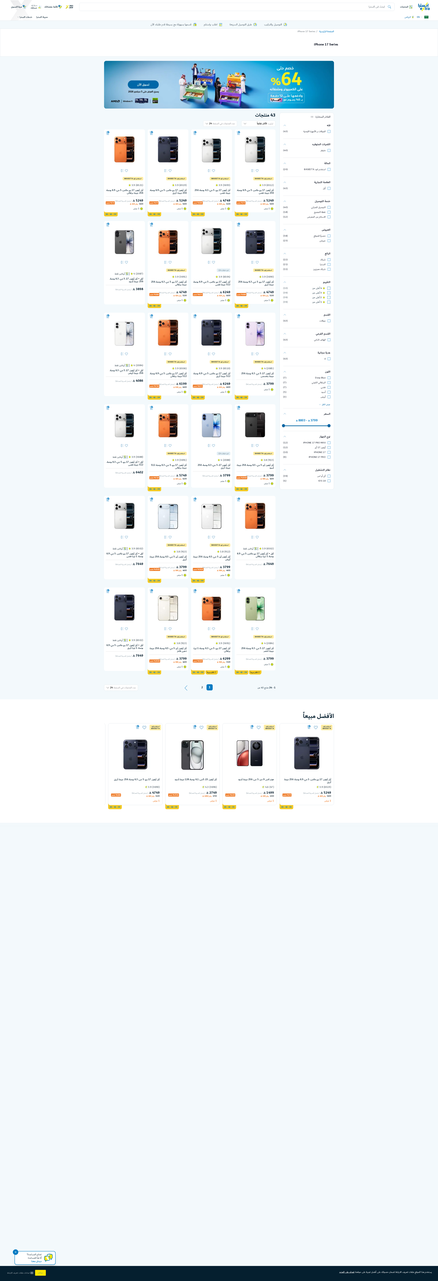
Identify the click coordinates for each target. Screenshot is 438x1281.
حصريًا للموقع (320, 236)
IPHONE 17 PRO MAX (314, 443)
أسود (323, 392)
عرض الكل (326, 405)
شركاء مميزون (319, 269)
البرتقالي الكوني (319, 382)
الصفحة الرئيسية (326, 31)
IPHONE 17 (320, 452)
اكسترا (323, 264)
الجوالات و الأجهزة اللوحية (314, 131)
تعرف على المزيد (347, 1272)
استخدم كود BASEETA (315, 169)
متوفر (323, 150)
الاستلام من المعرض (316, 217)
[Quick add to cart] (238, 133)
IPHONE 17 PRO (317, 457)
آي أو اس (321, 476)
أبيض (323, 397)
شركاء (323, 259)
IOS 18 (322, 481)
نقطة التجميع (320, 212)
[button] (20, 1272)
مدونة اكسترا (42, 17)
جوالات (322, 321)
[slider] (329, 425)
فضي (323, 387)
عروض (322, 240)
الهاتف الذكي (320, 340)
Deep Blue (320, 378)
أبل (324, 188)
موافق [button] (40, 1273)
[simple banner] (424, 7)
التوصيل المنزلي (318, 207)
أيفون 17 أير (320, 447)
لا (325, 359)
